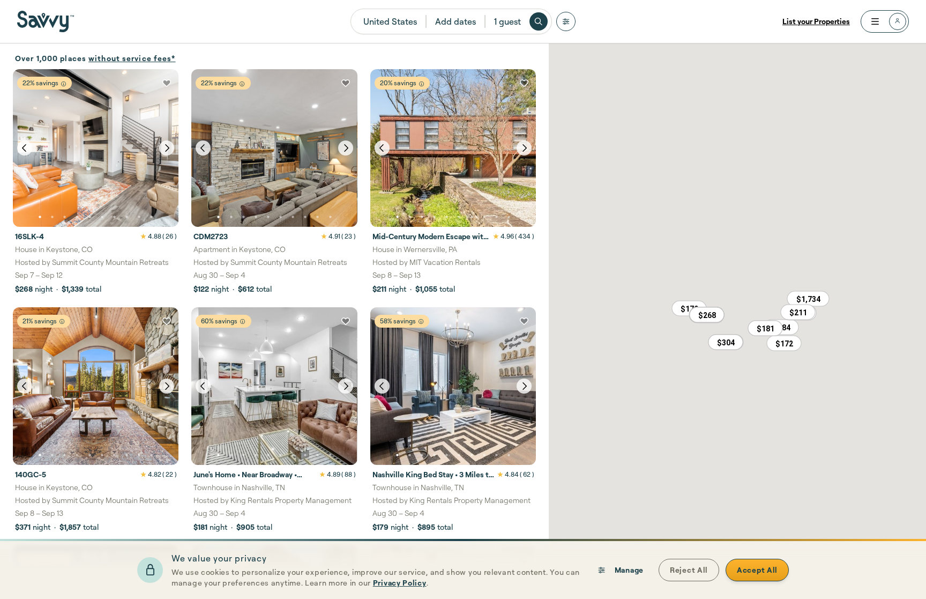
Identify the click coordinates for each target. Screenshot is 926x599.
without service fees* (132, 58)
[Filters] (566, 21)
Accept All (757, 569)
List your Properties (816, 21)
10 (151, 217)
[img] (63, 84)
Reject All (689, 569)
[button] (707, 315)
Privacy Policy (400, 582)
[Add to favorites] (167, 83)
